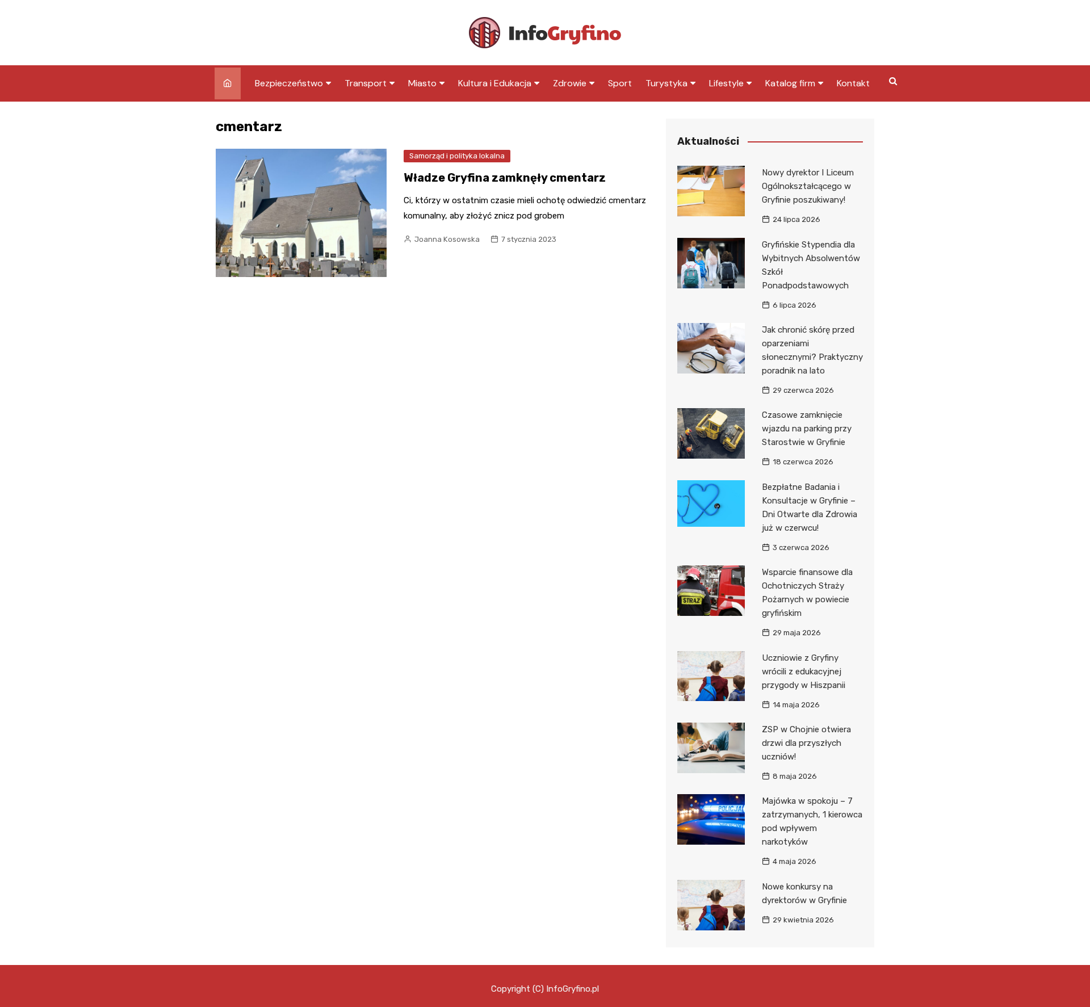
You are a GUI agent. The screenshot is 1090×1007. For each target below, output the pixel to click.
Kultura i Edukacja (494, 83)
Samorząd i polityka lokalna (457, 156)
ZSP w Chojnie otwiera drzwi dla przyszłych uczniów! (806, 743)
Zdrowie (569, 83)
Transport (366, 83)
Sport (620, 83)
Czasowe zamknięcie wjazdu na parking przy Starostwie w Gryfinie (807, 428)
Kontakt (853, 83)
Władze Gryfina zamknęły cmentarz (505, 177)
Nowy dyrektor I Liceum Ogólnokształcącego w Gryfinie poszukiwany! (808, 186)
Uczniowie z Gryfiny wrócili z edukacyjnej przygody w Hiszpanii (803, 671)
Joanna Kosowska (447, 239)
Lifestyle (726, 83)
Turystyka (666, 83)
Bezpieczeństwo (289, 83)
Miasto (422, 83)
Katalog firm (790, 83)
